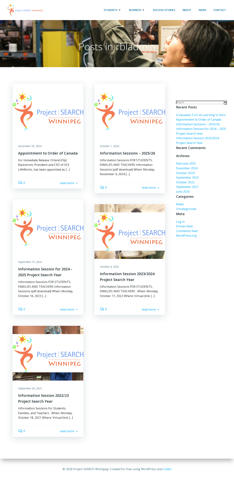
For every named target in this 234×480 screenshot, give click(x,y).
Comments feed (187, 231)
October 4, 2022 (109, 266)
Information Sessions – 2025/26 (198, 124)
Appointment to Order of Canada (198, 119)
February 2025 (186, 163)
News (202, 10)
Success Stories (164, 10)
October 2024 (185, 173)
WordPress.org (186, 236)
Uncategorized (186, 209)
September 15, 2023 (30, 262)
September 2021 (187, 187)
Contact (219, 10)
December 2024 (186, 168)
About (186, 10)
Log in (180, 222)
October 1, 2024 (109, 146)
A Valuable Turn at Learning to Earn (201, 115)
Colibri (167, 469)
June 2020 (183, 192)
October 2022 (185, 182)
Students (110, 10)
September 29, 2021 (30, 388)
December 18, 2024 (29, 146)
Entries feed (184, 226)
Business (135, 10)
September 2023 (187, 178)
